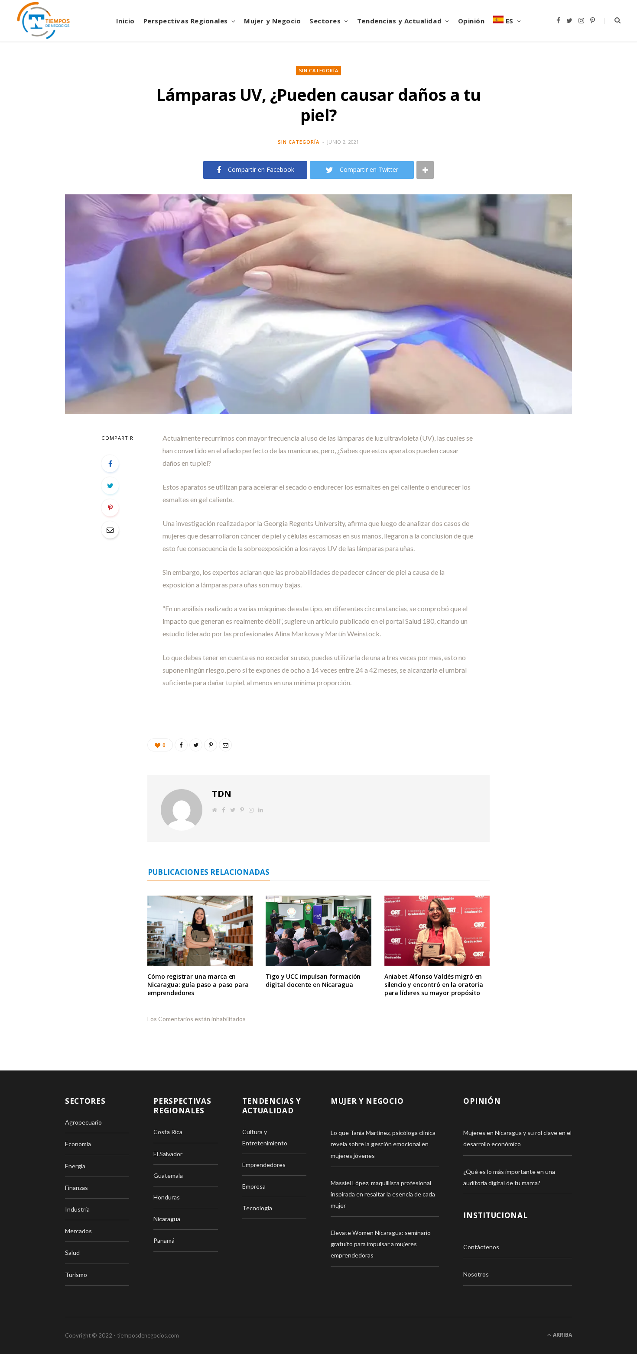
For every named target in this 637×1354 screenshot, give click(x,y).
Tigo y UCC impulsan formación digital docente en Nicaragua (313, 980)
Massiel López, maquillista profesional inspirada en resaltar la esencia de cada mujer (383, 1194)
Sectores (325, 20)
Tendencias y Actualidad (399, 20)
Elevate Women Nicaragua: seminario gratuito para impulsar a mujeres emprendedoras (381, 1244)
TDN (221, 794)
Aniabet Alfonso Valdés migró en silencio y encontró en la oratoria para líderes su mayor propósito (433, 984)
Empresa (254, 1186)
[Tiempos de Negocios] (43, 20)
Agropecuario (83, 1122)
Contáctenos (481, 1247)
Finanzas (76, 1187)
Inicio (125, 20)
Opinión (471, 20)
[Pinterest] (110, 507)
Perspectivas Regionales (185, 20)
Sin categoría (318, 70)
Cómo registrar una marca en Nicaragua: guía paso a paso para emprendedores (198, 984)
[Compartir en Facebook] (110, 463)
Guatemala (168, 1175)
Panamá (164, 1240)
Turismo (76, 1274)
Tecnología (257, 1208)
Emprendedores (264, 1164)
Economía (78, 1144)
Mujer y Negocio (272, 20)
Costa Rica (167, 1131)
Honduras (166, 1197)
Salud (72, 1252)
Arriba (562, 1334)
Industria (77, 1209)
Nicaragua (166, 1218)
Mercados (78, 1231)
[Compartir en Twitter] (110, 485)
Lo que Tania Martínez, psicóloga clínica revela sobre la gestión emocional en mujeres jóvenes (383, 1144)
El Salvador (167, 1153)
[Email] (110, 529)
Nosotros (476, 1274)
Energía (75, 1166)
